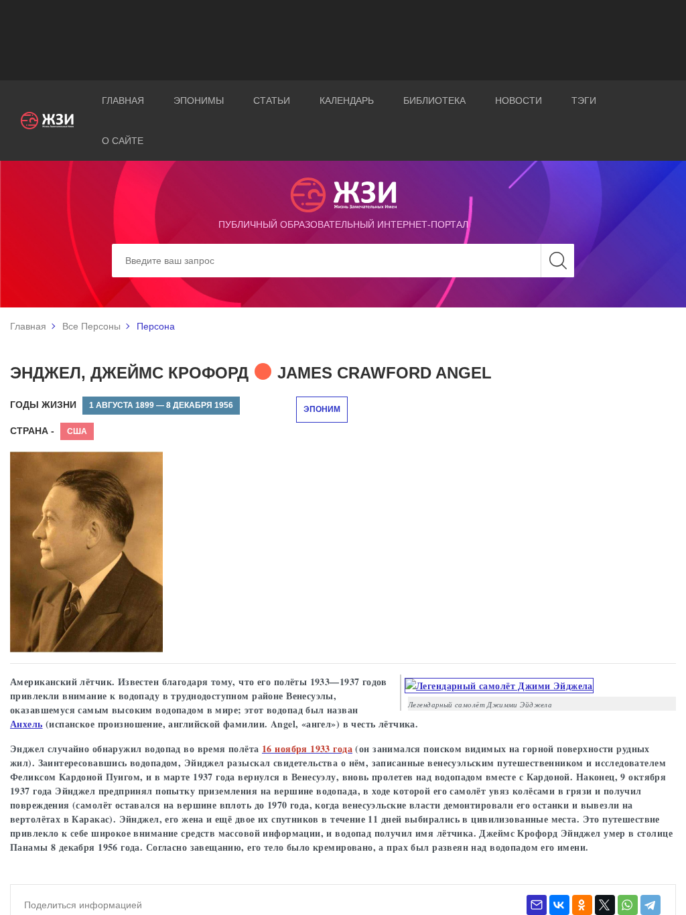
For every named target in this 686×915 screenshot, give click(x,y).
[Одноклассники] (582, 905)
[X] (605, 905)
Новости (518, 100)
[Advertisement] (343, 40)
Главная (123, 100)
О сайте (122, 140)
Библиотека (434, 100)
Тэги (583, 100)
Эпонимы (199, 100)
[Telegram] (650, 905)
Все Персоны (91, 326)
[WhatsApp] (628, 905)
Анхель (26, 724)
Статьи (271, 100)
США (77, 431)
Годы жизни (43, 404)
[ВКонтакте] (559, 905)
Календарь (347, 100)
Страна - (32, 430)
